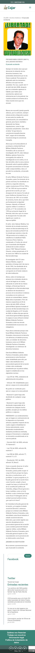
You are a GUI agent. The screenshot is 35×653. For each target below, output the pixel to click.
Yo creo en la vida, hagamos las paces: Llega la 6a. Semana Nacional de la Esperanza (19, 610)
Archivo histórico (16, 62)
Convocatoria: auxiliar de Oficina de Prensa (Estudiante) (19, 619)
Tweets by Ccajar (13, 582)
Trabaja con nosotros (16, 635)
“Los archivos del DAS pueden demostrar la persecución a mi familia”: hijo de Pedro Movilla (17, 590)
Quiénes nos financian (16, 632)
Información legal (16, 637)
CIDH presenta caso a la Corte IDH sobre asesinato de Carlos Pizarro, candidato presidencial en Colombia (19, 600)
